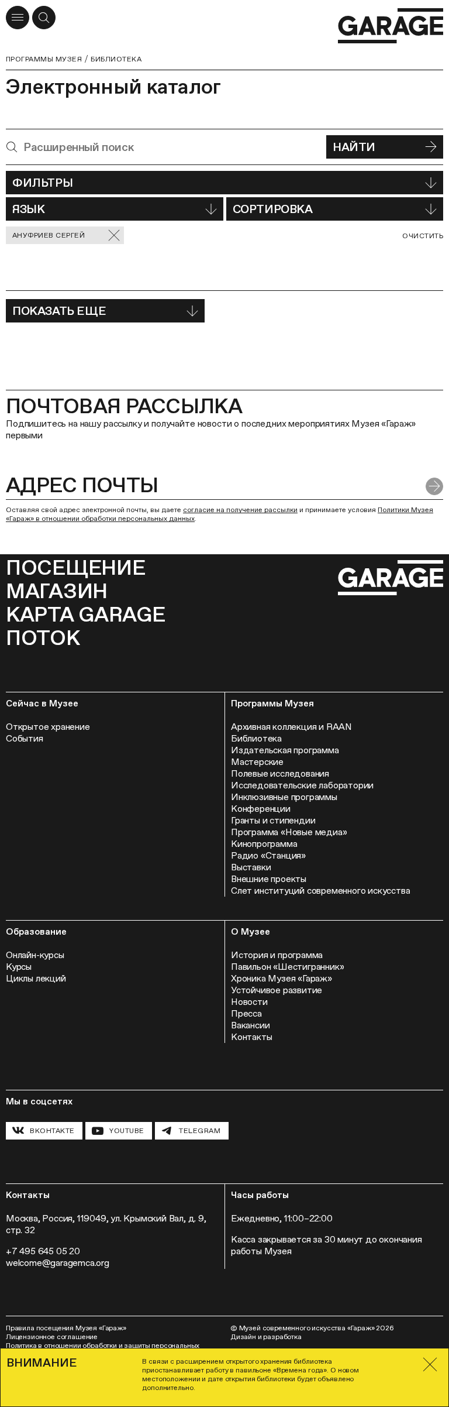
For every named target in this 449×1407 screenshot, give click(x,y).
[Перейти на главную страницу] (390, 26)
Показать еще (59, 311)
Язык (28, 209)
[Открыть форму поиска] (44, 17)
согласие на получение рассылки (240, 510)
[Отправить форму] (434, 486)
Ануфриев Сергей (48, 235)
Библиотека (116, 59)
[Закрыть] (430, 1364)
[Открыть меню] (17, 17)
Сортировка (273, 209)
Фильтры (42, 183)
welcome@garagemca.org (57, 1262)
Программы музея (44, 59)
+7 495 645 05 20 (43, 1251)
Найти (354, 147)
